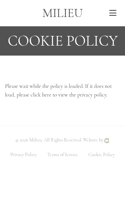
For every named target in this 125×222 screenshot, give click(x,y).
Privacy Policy (23, 154)
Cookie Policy (101, 154)
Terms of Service (62, 154)
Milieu (62, 13)
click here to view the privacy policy (68, 95)
